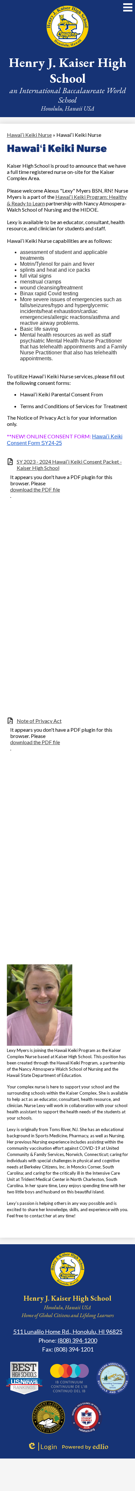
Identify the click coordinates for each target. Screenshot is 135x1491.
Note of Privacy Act (39, 721)
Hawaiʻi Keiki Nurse (29, 135)
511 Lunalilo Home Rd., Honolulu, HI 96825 (67, 1331)
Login (42, 1446)
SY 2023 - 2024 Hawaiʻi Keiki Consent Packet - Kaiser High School (69, 464)
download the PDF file (35, 489)
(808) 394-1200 (77, 1340)
